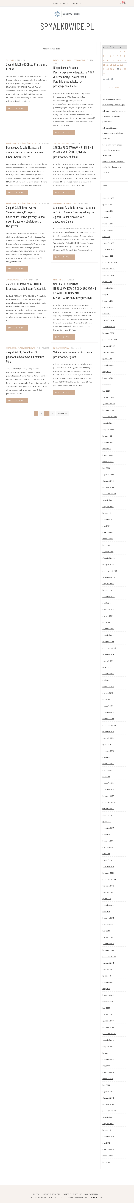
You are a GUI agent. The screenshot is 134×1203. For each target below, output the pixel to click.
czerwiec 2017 (108, 828)
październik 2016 (109, 879)
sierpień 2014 (108, 1047)
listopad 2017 (108, 796)
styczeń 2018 (108, 783)
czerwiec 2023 (108, 365)
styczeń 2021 (107, 552)
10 (104, 60)
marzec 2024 (108, 307)
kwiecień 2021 (108, 532)
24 (104, 69)
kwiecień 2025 (108, 224)
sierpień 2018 (108, 738)
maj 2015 (106, 989)
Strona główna (60, 3)
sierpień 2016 (108, 892)
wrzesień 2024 (108, 269)
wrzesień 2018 (108, 732)
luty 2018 (106, 777)
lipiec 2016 (106, 899)
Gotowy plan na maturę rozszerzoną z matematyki (113, 102)
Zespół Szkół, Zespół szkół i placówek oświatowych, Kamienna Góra (25, 356)
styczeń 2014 (107, 1092)
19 (111, 64)
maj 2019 (106, 680)
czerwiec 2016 (108, 905)
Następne (62, 413)
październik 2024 (109, 262)
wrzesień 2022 (108, 423)
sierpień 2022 (108, 430)
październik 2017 (109, 802)
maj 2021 (106, 526)
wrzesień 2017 (108, 809)
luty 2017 (106, 854)
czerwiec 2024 (108, 288)
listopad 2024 (108, 256)
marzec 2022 (108, 462)
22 (121, 64)
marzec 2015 (107, 1002)
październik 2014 (109, 1034)
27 (114, 69)
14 (118, 60)
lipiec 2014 (106, 1053)
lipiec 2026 (107, 205)
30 (125, 69)
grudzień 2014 (108, 1021)
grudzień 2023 (108, 327)
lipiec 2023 (107, 359)
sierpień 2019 (108, 661)
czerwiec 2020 (108, 597)
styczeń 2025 (108, 243)
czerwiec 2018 (108, 751)
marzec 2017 (107, 847)
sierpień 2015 (108, 969)
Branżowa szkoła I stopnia (16, 280)
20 (114, 64)
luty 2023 (106, 391)
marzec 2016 (107, 924)
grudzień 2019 (108, 635)
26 (111, 69)
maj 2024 (106, 295)
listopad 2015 (108, 950)
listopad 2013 (108, 1104)
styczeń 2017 (107, 860)
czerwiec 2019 (108, 674)
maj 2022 (106, 449)
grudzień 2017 (108, 789)
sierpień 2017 (108, 815)
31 (104, 73)
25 (108, 69)
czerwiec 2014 (108, 1059)
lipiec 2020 (107, 590)
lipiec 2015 (106, 976)
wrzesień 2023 (108, 346)
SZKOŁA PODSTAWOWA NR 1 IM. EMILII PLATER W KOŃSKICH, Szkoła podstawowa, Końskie (74, 152)
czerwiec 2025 (108, 211)
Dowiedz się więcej (17, 108)
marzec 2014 (107, 1079)
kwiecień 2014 (108, 1072)
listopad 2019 (108, 642)
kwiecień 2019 (108, 687)
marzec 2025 (108, 230)
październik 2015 (109, 957)
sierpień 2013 (108, 1124)
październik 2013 (109, 1111)
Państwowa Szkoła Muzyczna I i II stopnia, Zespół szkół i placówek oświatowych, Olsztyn (25, 152)
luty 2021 (106, 545)
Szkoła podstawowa (61, 143)
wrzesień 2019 (108, 654)
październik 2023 (109, 340)
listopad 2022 (108, 410)
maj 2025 (106, 217)
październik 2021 (109, 494)
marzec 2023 (108, 385)
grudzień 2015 (108, 944)
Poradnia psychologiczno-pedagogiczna (69, 60)
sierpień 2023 (108, 352)
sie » (117, 87)
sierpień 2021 (108, 507)
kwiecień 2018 (108, 764)
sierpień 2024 (108, 275)
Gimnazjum (10, 60)
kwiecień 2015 (108, 995)
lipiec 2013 (106, 1130)
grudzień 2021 (108, 481)
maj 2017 (106, 834)
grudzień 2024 (108, 250)
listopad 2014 (108, 1027)
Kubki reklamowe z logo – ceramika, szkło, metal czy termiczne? (113, 150)
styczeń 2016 (107, 937)
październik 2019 (109, 648)
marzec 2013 (107, 1156)
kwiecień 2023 (108, 378)
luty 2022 (106, 468)
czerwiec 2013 (108, 1137)
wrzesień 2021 (108, 500)
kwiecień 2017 (108, 841)
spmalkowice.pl (67, 25)
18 (107, 64)
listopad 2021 (108, 487)
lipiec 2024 (107, 282)
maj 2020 (106, 603)
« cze (111, 87)
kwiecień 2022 (108, 455)
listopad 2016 (108, 873)
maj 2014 (106, 1066)
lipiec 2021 (106, 513)
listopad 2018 (108, 719)
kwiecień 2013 (108, 1149)
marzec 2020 (108, 616)
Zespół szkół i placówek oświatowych (21, 143)
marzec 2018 (107, 770)
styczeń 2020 (108, 629)
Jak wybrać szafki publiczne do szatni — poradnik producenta (114, 116)
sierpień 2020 (108, 584)
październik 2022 (109, 417)
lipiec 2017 (106, 822)
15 (121, 60)
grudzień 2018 (108, 712)
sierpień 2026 (108, 198)
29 (121, 69)
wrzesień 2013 (108, 1117)
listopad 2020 (108, 564)
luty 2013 (106, 1162)
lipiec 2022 (107, 436)
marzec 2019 (107, 693)
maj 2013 (106, 1143)
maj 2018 (106, 757)
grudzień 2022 (108, 404)
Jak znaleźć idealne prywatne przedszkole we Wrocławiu (112, 133)
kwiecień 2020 (108, 609)
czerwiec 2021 (108, 519)
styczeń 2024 (108, 320)
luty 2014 (106, 1085)
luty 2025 (106, 237)
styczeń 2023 (108, 397)
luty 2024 (106, 314)
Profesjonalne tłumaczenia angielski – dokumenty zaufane (113, 167)
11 (107, 60)
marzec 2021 (107, 539)
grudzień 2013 (108, 1098)
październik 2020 (109, 571)
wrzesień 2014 (108, 1040)
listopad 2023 (108, 333)
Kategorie (77, 3)
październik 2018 (109, 725)
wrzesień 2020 (108, 577)
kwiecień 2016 (108, 918)
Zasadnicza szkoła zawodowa (64, 203)
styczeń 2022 (108, 475)
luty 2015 (106, 1008)
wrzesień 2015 (108, 963)
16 (125, 60)
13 (114, 60)
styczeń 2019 (107, 706)
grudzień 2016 (108, 867)
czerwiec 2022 (108, 442)
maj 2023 (106, 372)
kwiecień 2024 (108, 301)
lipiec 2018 (106, 744)
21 (118, 64)
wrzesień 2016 (108, 886)
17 (104, 64)
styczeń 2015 (107, 1014)
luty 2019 (106, 699)
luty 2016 (106, 931)
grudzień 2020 (108, 558)
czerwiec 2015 (108, 982)
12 (111, 60)
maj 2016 (106, 912)
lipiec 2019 (106, 667)
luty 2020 (106, 622)
